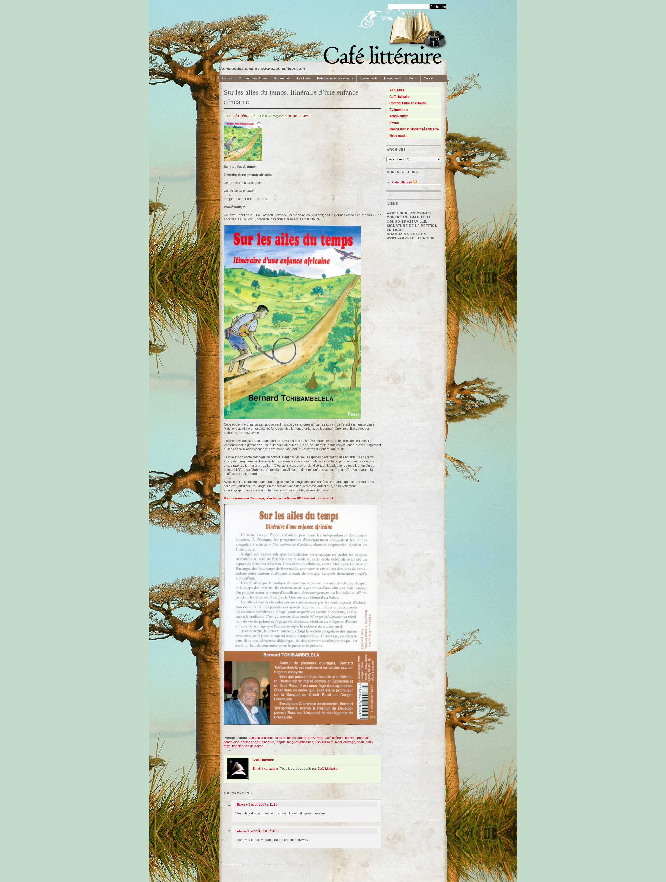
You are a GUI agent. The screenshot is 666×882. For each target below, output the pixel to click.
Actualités (291, 116)
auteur (301, 738)
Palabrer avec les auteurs (335, 78)
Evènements (368, 78)
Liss (318, 742)
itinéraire (268, 742)
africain (254, 738)
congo (349, 738)
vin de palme (254, 746)
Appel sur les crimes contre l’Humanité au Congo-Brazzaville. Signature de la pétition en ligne (412, 221)
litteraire (328, 742)
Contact (429, 78)
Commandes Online (253, 78)
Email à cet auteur (265, 768)
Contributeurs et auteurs (407, 103)
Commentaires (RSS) (279, 864)
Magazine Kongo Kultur (400, 78)
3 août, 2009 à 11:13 (262, 804)
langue (281, 742)
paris (369, 742)
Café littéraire (334, 738)
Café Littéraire (240, 116)
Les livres (304, 78)
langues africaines (300, 742)
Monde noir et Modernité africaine (414, 129)
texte (227, 746)
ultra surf (242, 831)
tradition (238, 746)
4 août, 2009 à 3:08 (264, 831)
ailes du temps (285, 738)
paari (360, 742)
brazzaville (315, 738)
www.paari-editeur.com (411, 238)
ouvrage (349, 742)
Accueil (227, 78)
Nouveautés (282, 78)
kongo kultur (398, 116)
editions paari (250, 742)
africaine (267, 738)
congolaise (231, 742)
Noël (338, 742)
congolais (362, 738)
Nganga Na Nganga (406, 234)
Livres (304, 116)
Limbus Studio (306, 864)
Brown (241, 804)
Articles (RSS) (252, 864)
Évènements (398, 110)
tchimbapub (325, 498)
